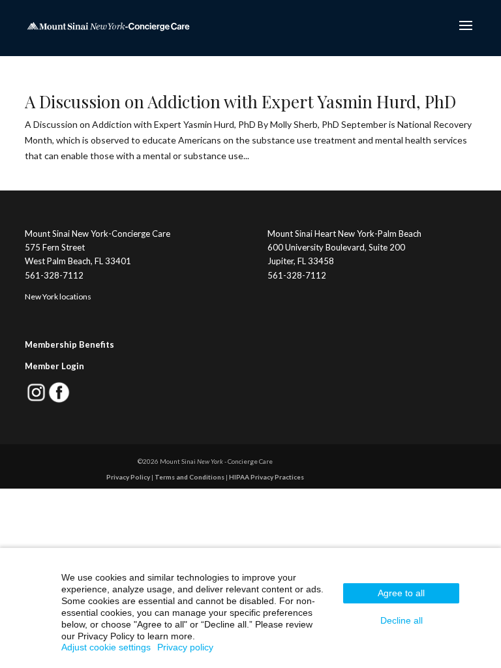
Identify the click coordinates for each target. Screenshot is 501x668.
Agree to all (401, 593)
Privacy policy (185, 647)
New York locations (58, 296)
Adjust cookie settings (106, 647)
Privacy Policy (128, 477)
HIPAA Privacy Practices (266, 477)
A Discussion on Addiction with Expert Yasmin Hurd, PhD (240, 101)
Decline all (401, 620)
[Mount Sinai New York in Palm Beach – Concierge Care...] (108, 25)
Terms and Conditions (189, 477)
